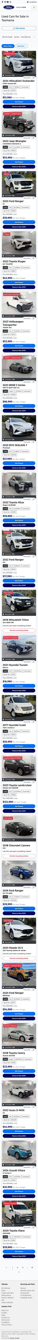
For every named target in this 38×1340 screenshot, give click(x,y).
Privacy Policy (6, 1325)
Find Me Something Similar (19, 630)
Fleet (3, 1315)
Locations (33, 2)
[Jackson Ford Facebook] (2, 2)
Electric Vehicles (7, 1298)
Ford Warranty (25, 1295)
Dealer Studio (14, 1338)
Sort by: (16, 37)
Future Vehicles (7, 1302)
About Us (4, 1310)
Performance (6, 1295)
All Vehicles (5, 1288)
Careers (4, 1313)
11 (32, 1267)
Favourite (27, 78)
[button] (34, 7)
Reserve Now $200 (19, 106)
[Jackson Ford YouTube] (8, 2)
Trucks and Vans (7, 1293)
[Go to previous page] (6, 1267)
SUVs (3, 1290)
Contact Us (5, 1317)
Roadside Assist (26, 1298)
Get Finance (19, 102)
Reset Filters (8, 46)
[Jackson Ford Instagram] (5, 2)
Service (23, 1288)
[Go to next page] (19, 1272)
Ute (2, 1300)
